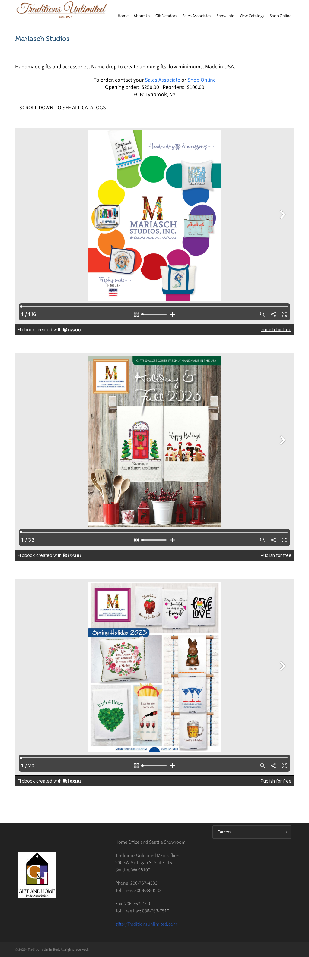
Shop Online (201, 79)
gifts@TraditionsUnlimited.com (146, 924)
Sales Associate (162, 79)
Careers (224, 832)
